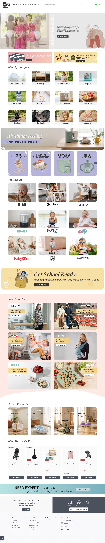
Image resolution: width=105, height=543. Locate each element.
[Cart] (102, 5)
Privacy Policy (32, 532)
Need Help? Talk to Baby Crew (78, 509)
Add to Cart (16, 477)
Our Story (14, 520)
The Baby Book (16, 525)
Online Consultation (34, 4)
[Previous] (97, 48)
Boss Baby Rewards (17, 527)
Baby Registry (22, 4)
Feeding (19, 11)
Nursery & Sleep (45, 11)
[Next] (100, 48)
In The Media (15, 522)
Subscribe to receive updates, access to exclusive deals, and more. (26, 503)
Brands (15, 4)
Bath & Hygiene (34, 11)
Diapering (26, 11)
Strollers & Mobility (9, 11)
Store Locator (15, 529)
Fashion (62, 11)
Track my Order (32, 520)
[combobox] (62, 4)
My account (48, 522)
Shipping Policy (32, 527)
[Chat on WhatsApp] (96, 5)
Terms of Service (33, 529)
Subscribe (26, 509)
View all (94, 441)
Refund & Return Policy (34, 522)
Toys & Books (55, 11)
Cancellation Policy (33, 525)
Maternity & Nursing (72, 11)
